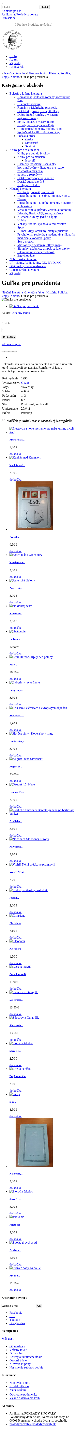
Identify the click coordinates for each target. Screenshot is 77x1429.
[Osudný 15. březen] (22, 784)
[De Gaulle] (17, 631)
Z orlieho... (15, 821)
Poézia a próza (26, 135)
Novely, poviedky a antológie (35, 125)
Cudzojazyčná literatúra (24, 269)
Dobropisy (16, 1353)
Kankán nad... (17, 465)
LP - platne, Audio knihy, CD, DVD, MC (35, 262)
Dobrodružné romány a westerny (37, 114)
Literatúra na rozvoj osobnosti (35, 252)
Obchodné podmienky (23, 1394)
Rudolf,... (14, 897)
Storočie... (15, 1050)
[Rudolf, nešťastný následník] (28, 890)
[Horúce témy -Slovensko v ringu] (31, 733)
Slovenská (31, 142)
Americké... (15, 588)
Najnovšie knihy (19, 1382)
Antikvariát (16, 66)
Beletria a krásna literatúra (25, 93)
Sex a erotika (25, 241)
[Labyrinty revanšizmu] (24, 682)
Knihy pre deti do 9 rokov (33, 153)
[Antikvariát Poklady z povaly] (12, 49)
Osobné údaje (18, 1360)
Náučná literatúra (20, 188)
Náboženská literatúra (23, 259)
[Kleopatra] (17, 941)
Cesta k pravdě (17, 974)
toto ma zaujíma (11, 344)
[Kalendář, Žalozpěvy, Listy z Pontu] (34, 1166)
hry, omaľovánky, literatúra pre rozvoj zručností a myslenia (41, 169)
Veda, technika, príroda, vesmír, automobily (44, 209)
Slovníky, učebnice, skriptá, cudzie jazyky (43, 248)
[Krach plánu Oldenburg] (25, 554)
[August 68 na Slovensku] (26, 759)
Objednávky (17, 1346)
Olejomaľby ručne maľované (27, 266)
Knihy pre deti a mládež (24, 150)
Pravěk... (14, 536)
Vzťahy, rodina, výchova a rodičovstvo (41, 224)
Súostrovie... (16, 999)
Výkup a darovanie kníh (24, 1398)
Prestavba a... (16, 439)
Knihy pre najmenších (31, 157)
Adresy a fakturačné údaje (25, 1357)
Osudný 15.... (16, 792)
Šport (20, 227)
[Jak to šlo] (16, 1217)
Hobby (21, 220)
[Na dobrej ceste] (20, 606)
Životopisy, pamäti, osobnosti (35, 192)
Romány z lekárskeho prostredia (37, 107)
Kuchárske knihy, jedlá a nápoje (37, 216)
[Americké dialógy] (22, 580)
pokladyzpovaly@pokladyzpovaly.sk (32, 1424)
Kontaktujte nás (11, 11)
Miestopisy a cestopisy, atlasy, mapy (39, 245)
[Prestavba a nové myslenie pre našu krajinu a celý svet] (42, 432)
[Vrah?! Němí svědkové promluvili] (32, 864)
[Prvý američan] (20, 1068)
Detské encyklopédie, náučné (35, 178)
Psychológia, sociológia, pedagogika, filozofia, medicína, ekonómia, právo (46, 236)
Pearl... (13, 664)
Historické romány (28, 104)
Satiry (12, 1101)
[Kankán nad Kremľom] (25, 457)
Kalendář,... (16, 1173)
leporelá (30, 160)
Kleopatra (15, 948)
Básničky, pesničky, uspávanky (36, 164)
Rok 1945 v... (16, 715)
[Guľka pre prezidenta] (24, 306)
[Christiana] (17, 915)
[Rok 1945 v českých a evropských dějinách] (38, 708)
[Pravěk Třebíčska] (34, 529)
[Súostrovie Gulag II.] (23, 992)
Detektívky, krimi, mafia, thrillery (38, 111)
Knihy (13, 56)
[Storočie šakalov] (21, 1043)
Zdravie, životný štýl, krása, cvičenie (40, 213)
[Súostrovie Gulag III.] (24, 1017)
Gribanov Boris (20, 312)
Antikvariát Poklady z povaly (20, 14)
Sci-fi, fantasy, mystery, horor (35, 121)
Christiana (15, 923)
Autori (13, 59)
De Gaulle (15, 638)
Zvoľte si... (15, 1250)
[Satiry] (14, 1094)
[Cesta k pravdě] (20, 966)
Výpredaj (15, 63)
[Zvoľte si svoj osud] (23, 1242)
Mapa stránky (17, 1389)
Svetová (30, 146)
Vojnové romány (27, 118)
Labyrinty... (16, 690)
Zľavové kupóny (20, 1364)
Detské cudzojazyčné (30, 181)
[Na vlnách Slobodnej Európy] (29, 839)
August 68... (15, 766)
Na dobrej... (15, 613)
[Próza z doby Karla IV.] (25, 1268)
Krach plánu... (17, 562)
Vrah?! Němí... (17, 872)
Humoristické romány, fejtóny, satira (39, 128)
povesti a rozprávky (29, 174)
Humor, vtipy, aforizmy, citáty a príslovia (42, 231)
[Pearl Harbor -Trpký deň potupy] (31, 657)
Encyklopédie (26, 255)
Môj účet (7, 1338)
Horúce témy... (17, 741)
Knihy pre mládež (28, 185)
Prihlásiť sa (9, 18)
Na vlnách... (16, 846)
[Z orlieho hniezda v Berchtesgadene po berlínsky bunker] (42, 813)
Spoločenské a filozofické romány (38, 132)
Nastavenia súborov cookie (26, 1367)
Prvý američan (17, 1076)
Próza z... (14, 1275)
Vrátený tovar (17, 1349)
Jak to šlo (14, 1224)
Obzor (25, 382)
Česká (29, 139)
